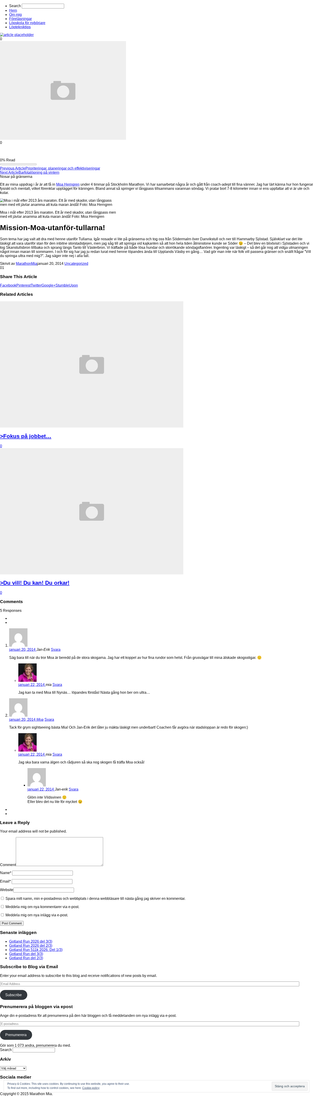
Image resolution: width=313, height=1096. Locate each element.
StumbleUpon (66, 285)
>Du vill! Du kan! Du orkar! (34, 583)
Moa (40, 719)
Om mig (15, 15)
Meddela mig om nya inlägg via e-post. (36, 915)
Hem (13, 10)
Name (5, 873)
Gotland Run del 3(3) (26, 954)
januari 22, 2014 (32, 685)
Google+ (48, 285)
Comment (8, 865)
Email (5, 881)
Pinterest (23, 285)
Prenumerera (16, 1035)
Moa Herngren (68, 184)
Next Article (9, 172)
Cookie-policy (90, 1088)
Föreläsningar (20, 19)
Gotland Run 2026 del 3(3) (30, 941)
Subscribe (13, 995)
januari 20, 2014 (22, 649)
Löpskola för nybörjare (27, 23)
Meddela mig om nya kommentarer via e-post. (42, 907)
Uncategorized (76, 264)
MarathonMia (26, 264)
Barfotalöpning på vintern (39, 172)
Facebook (8, 285)
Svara (55, 649)
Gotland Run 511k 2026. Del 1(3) (36, 950)
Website (6, 890)
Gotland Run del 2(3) (26, 958)
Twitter (36, 285)
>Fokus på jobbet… (25, 436)
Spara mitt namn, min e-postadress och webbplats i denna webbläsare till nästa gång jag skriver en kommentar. (95, 898)
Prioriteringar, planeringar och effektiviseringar (62, 168)
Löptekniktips (20, 27)
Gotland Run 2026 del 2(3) (30, 946)
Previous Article (12, 168)
